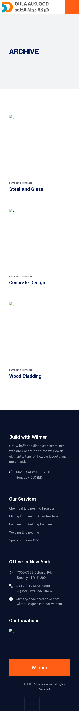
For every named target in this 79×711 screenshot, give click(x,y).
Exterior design (20, 183)
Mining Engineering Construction (33, 516)
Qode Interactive (43, 684)
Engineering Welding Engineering (33, 524)
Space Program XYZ (24, 540)
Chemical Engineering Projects (32, 508)
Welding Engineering (24, 532)
